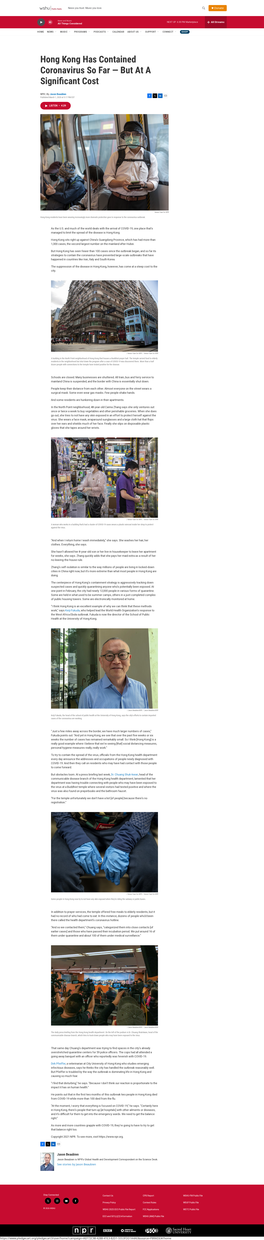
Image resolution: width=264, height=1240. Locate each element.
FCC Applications (151, 1209)
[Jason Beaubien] (47, 1162)
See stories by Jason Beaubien (76, 1164)
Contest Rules (149, 1202)
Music (64, 32)
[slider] (55, 22)
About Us (133, 32)
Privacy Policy (109, 1202)
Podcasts (100, 32)
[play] (41, 22)
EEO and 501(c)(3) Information (117, 1216)
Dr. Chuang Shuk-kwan (124, 774)
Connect (168, 32)
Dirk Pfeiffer (58, 1063)
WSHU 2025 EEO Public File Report (119, 1209)
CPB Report (148, 1196)
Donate (219, 8)
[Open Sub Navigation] (56, 32)
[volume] (50, 22)
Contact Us (108, 1196)
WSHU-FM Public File (193, 1196)
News (50, 32)
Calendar (118, 32)
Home (40, 32)
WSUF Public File (191, 1202)
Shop (185, 32)
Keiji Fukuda (72, 610)
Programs (80, 32)
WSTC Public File (191, 1209)
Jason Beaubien (58, 94)
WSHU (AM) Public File (153, 1216)
